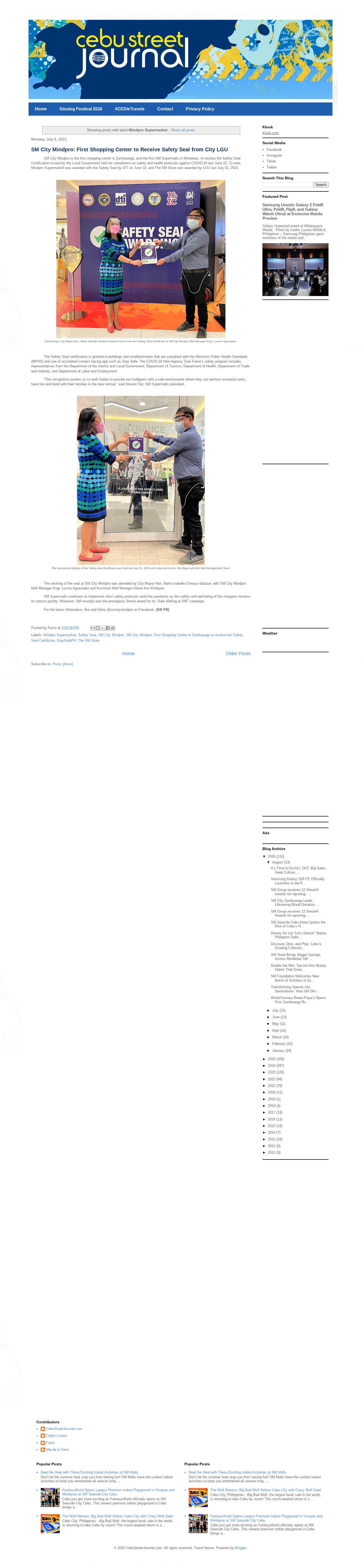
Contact (165, 109)
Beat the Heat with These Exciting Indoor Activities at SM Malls (89, 1472)
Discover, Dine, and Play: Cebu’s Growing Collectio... (296, 946)
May (276, 1024)
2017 (272, 1112)
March (277, 1037)
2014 (272, 1132)
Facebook (274, 150)
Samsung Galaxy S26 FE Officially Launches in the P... (298, 881)
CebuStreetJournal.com (64, 1429)
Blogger (240, 1548)
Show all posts (183, 130)
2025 (272, 1059)
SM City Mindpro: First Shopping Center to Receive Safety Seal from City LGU (129, 149)
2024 (272, 1066)
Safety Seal (87, 635)
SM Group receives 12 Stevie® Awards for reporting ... (295, 892)
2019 (272, 1099)
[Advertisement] (295, 382)
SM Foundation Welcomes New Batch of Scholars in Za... (295, 978)
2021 (272, 1086)
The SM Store (88, 640)
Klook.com (270, 133)
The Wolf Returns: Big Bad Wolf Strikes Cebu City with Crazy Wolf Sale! (117, 1516)
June (276, 1017)
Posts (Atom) (63, 664)
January (278, 1051)
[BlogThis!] (97, 628)
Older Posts (238, 653)
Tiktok (271, 161)
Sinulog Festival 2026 (80, 109)
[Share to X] (102, 628)
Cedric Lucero (56, 1436)
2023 (272, 1072)
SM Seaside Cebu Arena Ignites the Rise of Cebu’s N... (298, 924)
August (278, 862)
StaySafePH (66, 640)
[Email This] (92, 628)
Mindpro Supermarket (59, 635)
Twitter (272, 167)
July (276, 1010)
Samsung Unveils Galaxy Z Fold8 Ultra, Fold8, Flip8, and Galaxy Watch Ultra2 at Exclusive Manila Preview (292, 211)
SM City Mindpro (111, 635)
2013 (272, 1139)
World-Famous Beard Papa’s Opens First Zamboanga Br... (298, 1000)
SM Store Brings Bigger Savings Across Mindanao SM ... (296, 957)
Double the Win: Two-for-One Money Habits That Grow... (298, 968)
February (279, 1044)
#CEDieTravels (130, 109)
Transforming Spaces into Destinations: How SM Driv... (295, 989)
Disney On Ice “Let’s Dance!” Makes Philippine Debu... (299, 935)
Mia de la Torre (57, 1450)
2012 (272, 1146)
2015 (272, 1126)
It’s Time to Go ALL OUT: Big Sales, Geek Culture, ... (299, 870)
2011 (272, 1152)
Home (41, 109)
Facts (50, 1443)
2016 (272, 1119)
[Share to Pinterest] (112, 628)
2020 (272, 1092)
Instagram (274, 155)
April (276, 1030)
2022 (272, 1079)
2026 (272, 856)
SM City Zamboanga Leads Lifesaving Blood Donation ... (295, 903)
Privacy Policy (200, 109)
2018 (272, 1106)
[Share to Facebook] (107, 628)
